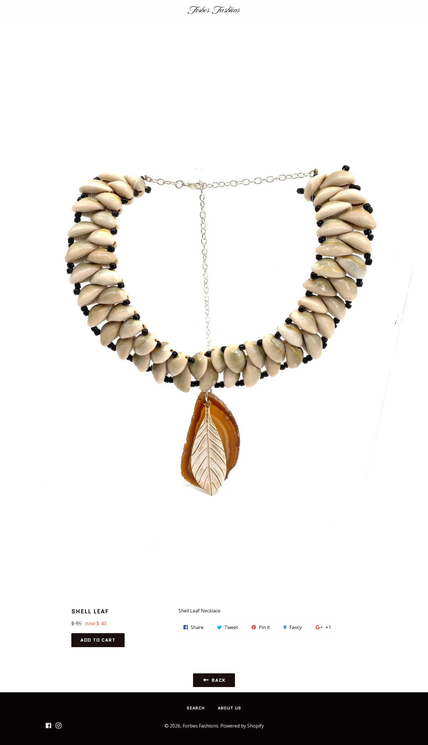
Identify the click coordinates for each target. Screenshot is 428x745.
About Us (229, 708)
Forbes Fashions (200, 726)
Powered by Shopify (242, 726)
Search (196, 708)
